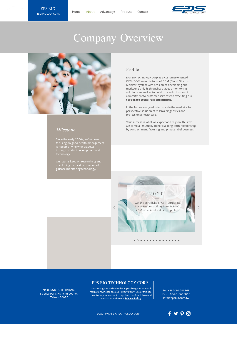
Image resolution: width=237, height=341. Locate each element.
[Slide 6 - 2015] (153, 240)
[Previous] (114, 208)
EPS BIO (48, 8)
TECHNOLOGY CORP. (48, 13)
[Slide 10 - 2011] (166, 240)
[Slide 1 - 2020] (137, 240)
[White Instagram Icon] (188, 313)
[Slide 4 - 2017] (147, 240)
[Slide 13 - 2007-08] (175, 240)
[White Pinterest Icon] (182, 313)
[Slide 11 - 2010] (169, 240)
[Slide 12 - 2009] (172, 240)
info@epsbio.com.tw (176, 298)
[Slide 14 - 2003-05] (178, 240)
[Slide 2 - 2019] (141, 240)
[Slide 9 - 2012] (163, 240)
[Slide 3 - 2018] (144, 240)
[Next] (198, 208)
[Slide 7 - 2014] (156, 240)
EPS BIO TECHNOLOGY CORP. (120, 282)
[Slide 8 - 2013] (160, 240)
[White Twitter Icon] (176, 313)
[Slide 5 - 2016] (150, 240)
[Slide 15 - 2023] (134, 240)
